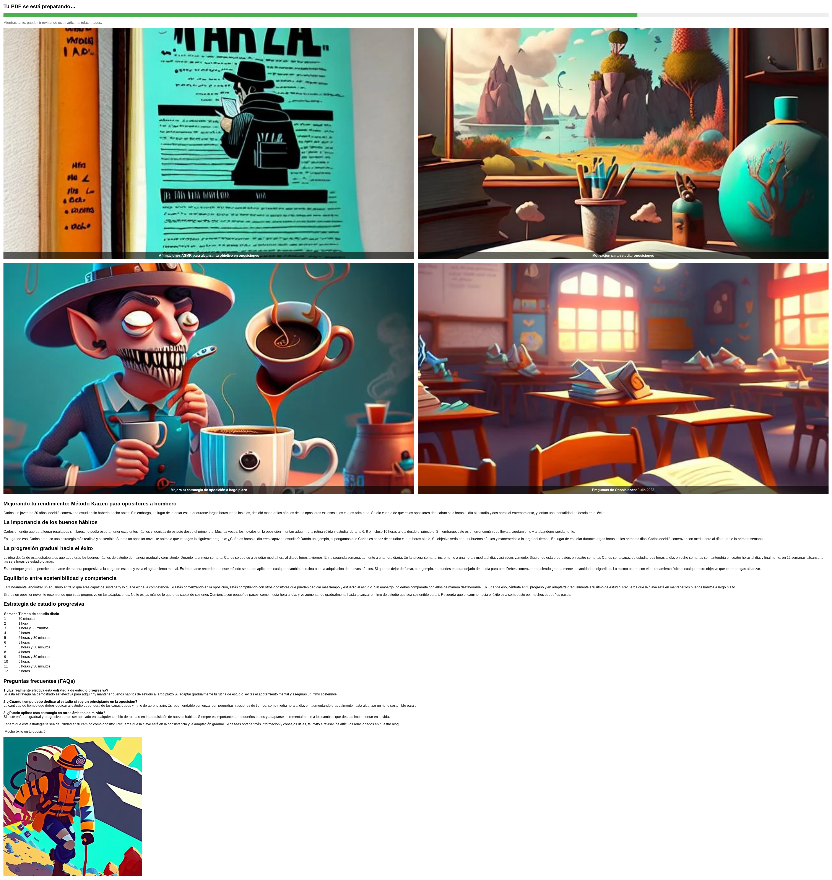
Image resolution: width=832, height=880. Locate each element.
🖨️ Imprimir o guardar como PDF (416, 28)
